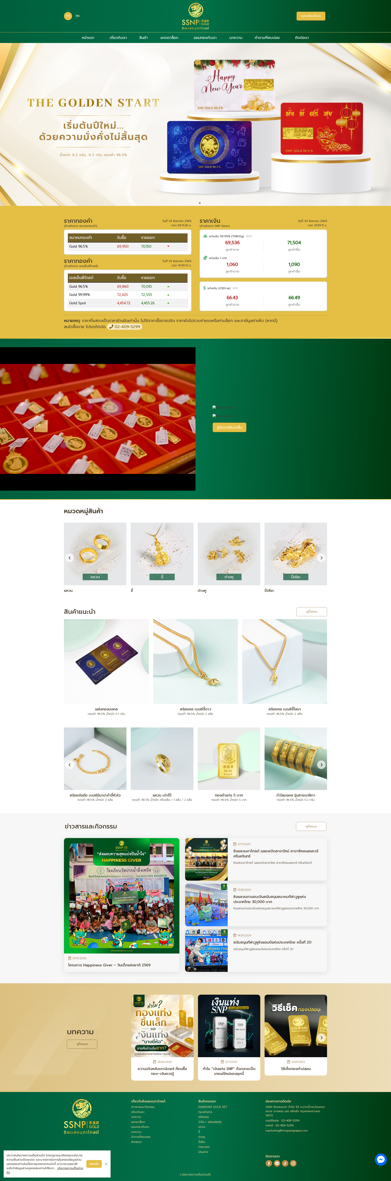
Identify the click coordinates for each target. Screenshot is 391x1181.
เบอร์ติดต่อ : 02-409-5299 (283, 1120)
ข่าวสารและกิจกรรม (143, 1107)
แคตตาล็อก (169, 38)
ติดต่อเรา (302, 38)
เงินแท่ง (203, 1152)
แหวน (201, 1127)
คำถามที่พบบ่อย (267, 38)
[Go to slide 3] (197, 203)
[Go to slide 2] (194, 203)
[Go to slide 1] (191, 203)
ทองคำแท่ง (205, 1112)
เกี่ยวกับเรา (118, 38)
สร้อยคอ (203, 1117)
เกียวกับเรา (137, 1112)
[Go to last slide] (69, 558)
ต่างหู (201, 1137)
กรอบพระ (204, 1147)
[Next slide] (321, 558)
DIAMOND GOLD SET (212, 1107)
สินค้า (143, 38)
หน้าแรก (88, 38)
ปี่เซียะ (201, 1142)
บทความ (235, 38)
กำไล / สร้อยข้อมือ (210, 1122)
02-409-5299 (126, 327)
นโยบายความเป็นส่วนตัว (196, 1174)
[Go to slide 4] (200, 203)
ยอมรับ (94, 1163)
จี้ (199, 1132)
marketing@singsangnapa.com (287, 1130)
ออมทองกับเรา (205, 38)
